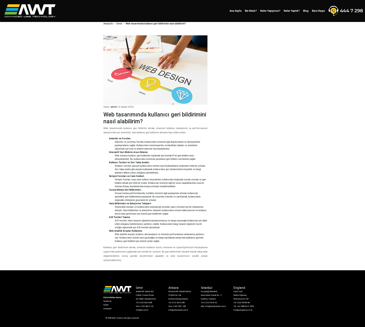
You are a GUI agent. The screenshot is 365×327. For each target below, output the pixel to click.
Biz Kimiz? (251, 10)
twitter (106, 305)
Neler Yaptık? (292, 10)
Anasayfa (108, 23)
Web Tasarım (117, 318)
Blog (306, 10)
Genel (119, 23)
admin (113, 106)
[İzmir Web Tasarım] (117, 291)
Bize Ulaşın (318, 10)
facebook (107, 301)
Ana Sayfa (236, 10)
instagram (107, 308)
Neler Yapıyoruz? (270, 10)
